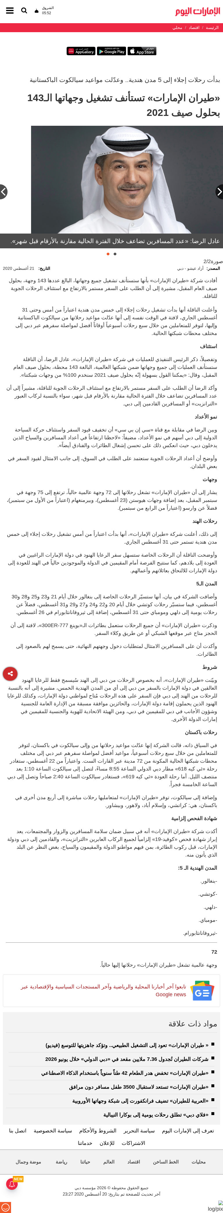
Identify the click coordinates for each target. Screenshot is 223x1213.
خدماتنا (85, 1143)
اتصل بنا (17, 1131)
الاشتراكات (133, 1143)
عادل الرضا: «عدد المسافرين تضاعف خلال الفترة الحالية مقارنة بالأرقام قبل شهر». (115, 241)
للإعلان (107, 1143)
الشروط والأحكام (97, 1131)
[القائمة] (24, 11)
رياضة (61, 1161)
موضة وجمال (28, 1161)
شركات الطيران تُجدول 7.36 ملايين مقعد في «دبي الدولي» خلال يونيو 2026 (126, 1059)
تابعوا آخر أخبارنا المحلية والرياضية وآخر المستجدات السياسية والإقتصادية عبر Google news (103, 990)
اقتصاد (133, 1161)
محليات (199, 1161)
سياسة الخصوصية (53, 1131)
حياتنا (85, 1161)
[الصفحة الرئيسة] (197, 9)
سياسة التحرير (139, 1131)
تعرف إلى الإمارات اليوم (188, 1131)
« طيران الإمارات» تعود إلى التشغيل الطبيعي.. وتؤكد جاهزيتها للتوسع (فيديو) (127, 1045)
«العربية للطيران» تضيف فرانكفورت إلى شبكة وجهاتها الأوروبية (140, 1101)
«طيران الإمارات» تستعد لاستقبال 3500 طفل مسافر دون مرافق (138, 1087)
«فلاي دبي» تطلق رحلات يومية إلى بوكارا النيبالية (155, 1115)
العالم (108, 1161)
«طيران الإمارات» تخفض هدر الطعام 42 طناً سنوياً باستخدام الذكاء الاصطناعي (124, 1073)
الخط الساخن (166, 1161)
